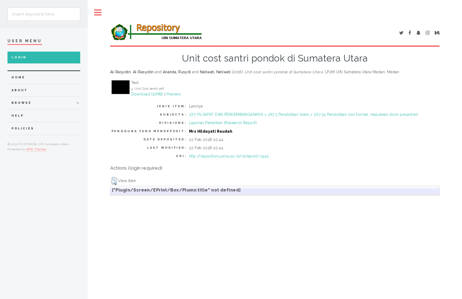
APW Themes (36, 149)
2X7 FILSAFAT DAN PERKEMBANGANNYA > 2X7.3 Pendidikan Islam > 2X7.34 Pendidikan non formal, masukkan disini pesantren (303, 114)
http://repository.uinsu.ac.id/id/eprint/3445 (228, 156)
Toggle (98, 12)
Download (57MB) (147, 94)
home (18, 77)
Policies (22, 128)
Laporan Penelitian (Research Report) (223, 123)
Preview (174, 94)
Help (17, 115)
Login (19, 57)
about (19, 90)
